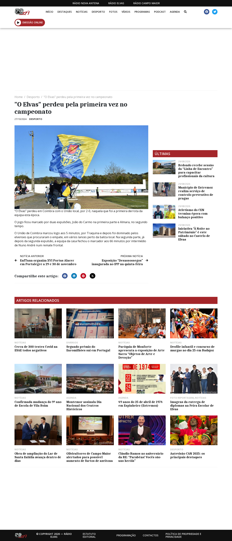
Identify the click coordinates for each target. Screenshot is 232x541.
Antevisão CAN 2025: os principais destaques (187, 455)
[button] (18, 22)
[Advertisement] (116, 60)
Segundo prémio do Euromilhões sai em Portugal (88, 348)
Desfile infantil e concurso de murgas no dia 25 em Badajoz (192, 348)
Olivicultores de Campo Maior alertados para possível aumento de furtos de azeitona (89, 457)
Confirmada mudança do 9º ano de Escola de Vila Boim (37, 403)
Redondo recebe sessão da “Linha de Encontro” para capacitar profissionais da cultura (196, 170)
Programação (126, 535)
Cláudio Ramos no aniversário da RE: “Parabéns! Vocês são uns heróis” (140, 457)
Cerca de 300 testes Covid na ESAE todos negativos (35, 348)
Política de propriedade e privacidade (183, 535)
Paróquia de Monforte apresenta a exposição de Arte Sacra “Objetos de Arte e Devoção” (141, 352)
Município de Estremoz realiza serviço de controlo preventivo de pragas (195, 193)
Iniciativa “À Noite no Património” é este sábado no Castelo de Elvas (194, 234)
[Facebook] (206, 11)
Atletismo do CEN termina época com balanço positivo (193, 213)
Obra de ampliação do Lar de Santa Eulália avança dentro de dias (37, 457)
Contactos (150, 535)
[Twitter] (215, 11)
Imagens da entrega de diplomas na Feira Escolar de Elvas (192, 405)
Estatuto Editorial (89, 535)
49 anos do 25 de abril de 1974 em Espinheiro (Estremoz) (140, 403)
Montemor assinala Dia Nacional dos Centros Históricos (84, 405)
